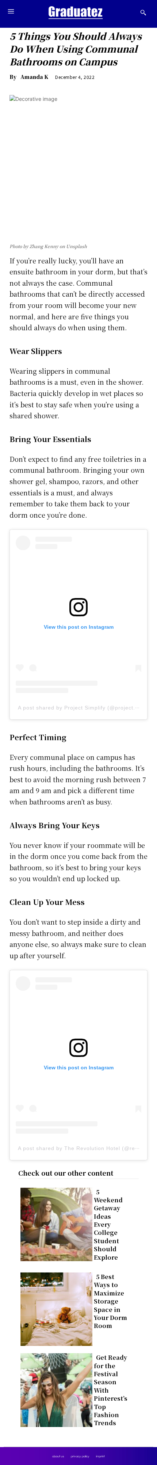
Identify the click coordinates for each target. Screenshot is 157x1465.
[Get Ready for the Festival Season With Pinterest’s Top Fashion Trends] (54, 1388)
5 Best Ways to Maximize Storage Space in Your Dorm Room (110, 1301)
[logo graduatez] (75, 12)
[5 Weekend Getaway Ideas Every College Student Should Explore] (54, 1223)
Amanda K (34, 76)
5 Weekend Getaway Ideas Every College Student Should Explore (108, 1225)
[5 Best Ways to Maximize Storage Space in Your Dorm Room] (54, 1307)
